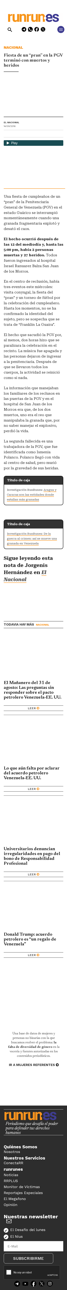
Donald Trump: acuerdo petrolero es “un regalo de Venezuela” (30, 939)
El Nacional (11, 122)
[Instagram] (50, 1284)
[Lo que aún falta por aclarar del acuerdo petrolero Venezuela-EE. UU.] (33, 741)
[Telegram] (24, 30)
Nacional (13, 47)
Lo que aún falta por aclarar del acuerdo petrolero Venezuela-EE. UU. (32, 773)
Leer (32, 708)
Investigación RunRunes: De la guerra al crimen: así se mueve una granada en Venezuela (32, 538)
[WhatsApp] (30, 30)
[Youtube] (25, 1284)
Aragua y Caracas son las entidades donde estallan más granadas (31, 494)
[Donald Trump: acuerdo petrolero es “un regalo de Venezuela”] (33, 907)
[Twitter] (42, 1284)
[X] (43, 30)
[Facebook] (37, 30)
